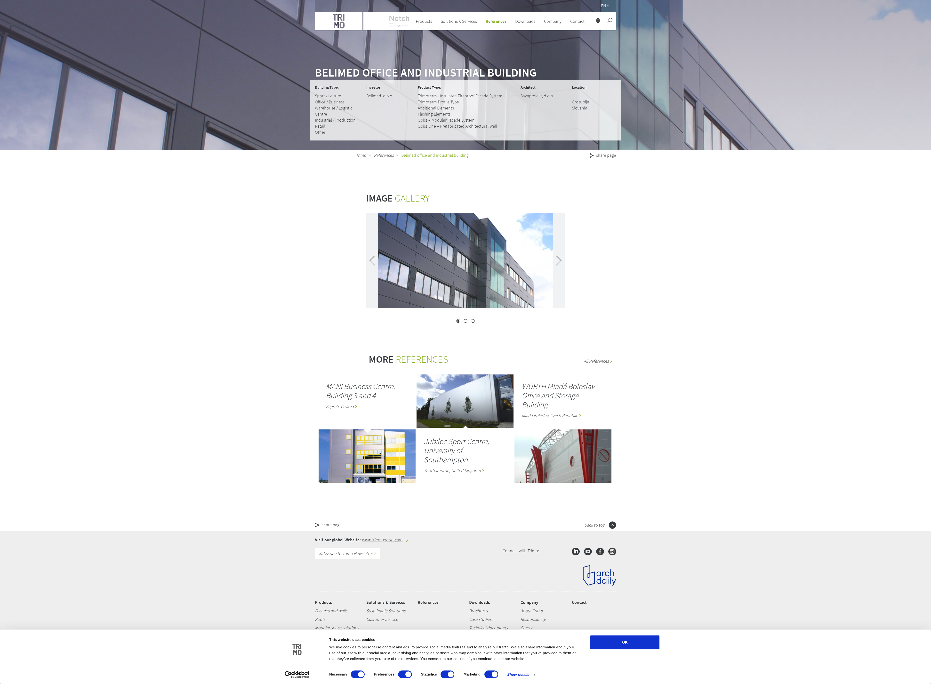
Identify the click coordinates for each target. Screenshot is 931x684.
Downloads (479, 602)
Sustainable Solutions (385, 611)
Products (323, 602)
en (603, 6)
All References (597, 361)
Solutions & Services (385, 602)
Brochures (478, 611)
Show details (518, 674)
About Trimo (532, 611)
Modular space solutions (337, 627)
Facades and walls (331, 611)
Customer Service (382, 619)
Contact (579, 602)
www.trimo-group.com (382, 540)
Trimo (361, 155)
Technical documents (488, 627)
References (496, 21)
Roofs (320, 619)
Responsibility (533, 619)
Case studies (480, 619)
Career (526, 627)
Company (529, 602)
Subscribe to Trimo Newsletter (346, 553)
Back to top (595, 525)
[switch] (405, 674)
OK (625, 642)
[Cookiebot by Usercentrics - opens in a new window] (297, 674)
